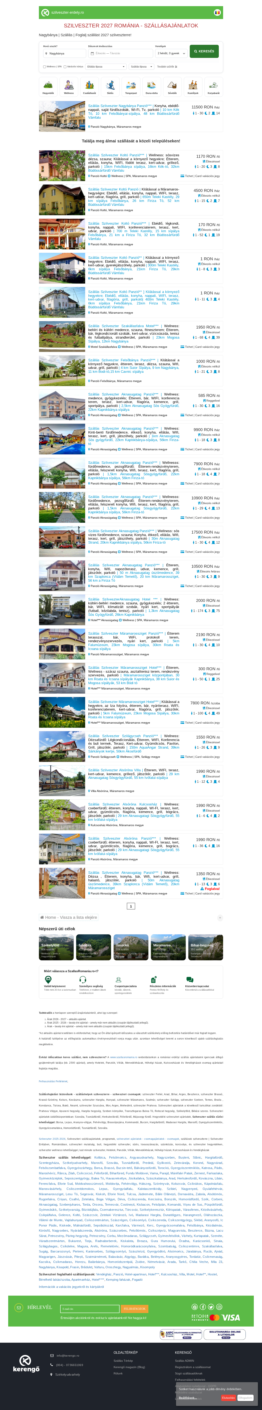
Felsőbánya (195, 1225)
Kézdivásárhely (211, 1209)
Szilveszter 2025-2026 (52, 1138)
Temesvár (111, 1204)
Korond (198, 1162)
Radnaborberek (106, 1241)
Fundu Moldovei (137, 1173)
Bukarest (74, 1241)
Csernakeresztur (111, 1209)
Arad (172, 1178)
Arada (171, 1262)
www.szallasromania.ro (123, 1057)
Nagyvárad (214, 1162)
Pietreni (78, 1251)
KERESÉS (206, 51)
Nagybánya (47, 1267)
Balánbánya (96, 1262)
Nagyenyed (189, 1188)
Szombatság (167, 1246)
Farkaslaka (214, 1173)
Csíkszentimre (189, 1246)
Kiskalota (127, 1241)
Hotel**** (98, 1279)
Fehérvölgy (129, 1183)
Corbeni (216, 1199)
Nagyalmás (131, 1267)
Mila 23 (216, 1262)
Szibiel (171, 1188)
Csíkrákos (194, 1183)
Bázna (209, 1230)
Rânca (62, 1173)
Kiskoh (100, 1194)
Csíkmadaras (62, 1262)
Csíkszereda (137, 1199)
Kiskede (65, 1225)
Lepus (103, 1188)
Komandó (174, 1204)
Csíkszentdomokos (80, 1188)
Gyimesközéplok (50, 1178)
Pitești (78, 1256)
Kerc (150, 1225)
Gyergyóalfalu (122, 1188)
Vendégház (104, 1274)
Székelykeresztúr (152, 1209)
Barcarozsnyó (60, 1251)
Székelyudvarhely (75, 1162)
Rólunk (118, 1373)
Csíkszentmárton (97, 1220)
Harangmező (192, 1215)
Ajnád (218, 1251)
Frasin (74, 1267)
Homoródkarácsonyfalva (138, 1246)
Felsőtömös (137, 1230)
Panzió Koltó (99, 176)
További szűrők (165, 66)
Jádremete (145, 1194)
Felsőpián (158, 1204)
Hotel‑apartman (135, 1274)
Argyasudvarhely (141, 1157)
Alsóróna (101, 1230)
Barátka (143, 1256)
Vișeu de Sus (192, 1204)
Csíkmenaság (212, 1256)
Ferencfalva (47, 1183)
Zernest (199, 1173)
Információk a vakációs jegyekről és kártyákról (71, 1286)
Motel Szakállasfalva (104, 346)
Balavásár (115, 1256)
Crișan (62, 1199)
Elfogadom (245, 1397)
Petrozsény (56, 1236)
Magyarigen (47, 1256)
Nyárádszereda (81, 1230)
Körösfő (44, 1230)
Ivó (131, 1215)
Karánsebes (94, 1251)
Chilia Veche (198, 1262)
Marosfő (97, 1162)
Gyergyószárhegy (79, 1168)
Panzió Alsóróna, (101, 859)
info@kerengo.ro (68, 1355)
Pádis (218, 1168)
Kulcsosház (169, 1274)
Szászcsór (89, 1215)
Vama (154, 1173)
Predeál (148, 1162)
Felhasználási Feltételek (53, 1081)
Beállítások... (188, 1397)
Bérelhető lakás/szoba (54, 1279)
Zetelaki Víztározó (113, 1215)
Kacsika (44, 1262)
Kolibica (99, 1157)
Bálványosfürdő (145, 1168)
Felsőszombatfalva (52, 1168)
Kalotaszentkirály (149, 1188)
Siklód (198, 1220)
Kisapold (62, 1267)
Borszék (170, 1199)
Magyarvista (176, 1230)
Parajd (164, 1173)
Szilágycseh (147, 1236)
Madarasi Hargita (148, 1215)
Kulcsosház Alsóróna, (104, 825)
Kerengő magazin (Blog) (129, 1367)
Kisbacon (143, 1204)
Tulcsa (131, 1194)
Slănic (197, 1157)
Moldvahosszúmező (89, 1183)
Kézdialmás (214, 1225)
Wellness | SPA (54, 66)
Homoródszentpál (120, 1262)
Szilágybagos (48, 1246)
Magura (82, 1246)
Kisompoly (147, 1267)
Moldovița (112, 1183)
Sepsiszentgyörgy (76, 1178)
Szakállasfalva (212, 1246)
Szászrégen (119, 1220)
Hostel (212, 1274)
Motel (190, 1274)
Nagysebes (60, 1230)
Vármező (138, 1225)
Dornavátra (185, 1194)
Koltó (76, 1215)
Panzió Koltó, (99, 210)
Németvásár (156, 1262)
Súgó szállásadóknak (188, 1373)
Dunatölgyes (172, 1215)
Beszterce (195, 1230)
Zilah (71, 1173)
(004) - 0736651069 (69, 1365)
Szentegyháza (49, 1162)
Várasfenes (191, 1209)
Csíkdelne (67, 1246)
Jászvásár (65, 1256)
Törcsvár (131, 1209)
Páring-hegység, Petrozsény (85, 1236)
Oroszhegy (113, 1267)
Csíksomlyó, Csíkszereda (147, 1220)
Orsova (97, 1204)
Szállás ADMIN (184, 1360)
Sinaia (218, 1241)
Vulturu (99, 1267)
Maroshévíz (47, 1173)
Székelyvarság (69, 1209)
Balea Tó (97, 1178)
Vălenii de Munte (51, 1220)
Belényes (157, 1256)
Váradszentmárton (52, 1241)
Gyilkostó (163, 1162)
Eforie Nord (116, 1194)
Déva (121, 1199)
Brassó (109, 1168)
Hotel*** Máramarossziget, (107, 688)
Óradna (184, 1241)
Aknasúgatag (48, 1204)
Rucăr (207, 1251)
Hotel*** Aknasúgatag (104, 620)
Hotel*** (153, 1274)
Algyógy (130, 1256)
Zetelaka (88, 1199)
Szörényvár (161, 1183)
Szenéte (216, 1236)
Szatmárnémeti (95, 1256)
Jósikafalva (136, 1178)
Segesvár (86, 1194)
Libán (218, 1178)
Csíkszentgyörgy (180, 1220)
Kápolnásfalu (213, 1183)
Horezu (80, 1262)
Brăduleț (86, 1267)
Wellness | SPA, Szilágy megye (139, 756)
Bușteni (183, 1157)
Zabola (200, 1194)
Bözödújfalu (90, 1209)
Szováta (112, 1162)
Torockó (163, 1168)
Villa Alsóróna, (100, 791)
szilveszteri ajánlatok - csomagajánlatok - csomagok (148, 1138)
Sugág (43, 1251)
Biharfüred (117, 1173)
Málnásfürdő (81, 1225)
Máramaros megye (129, 126)
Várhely (187, 1236)
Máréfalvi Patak (181, 1173)
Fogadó (137, 1279)
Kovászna (206, 1178)
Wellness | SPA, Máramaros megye (134, 176)
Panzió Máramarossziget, (107, 654)
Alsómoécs (175, 1251)
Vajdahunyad (73, 1220)
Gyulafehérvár (212, 1188)
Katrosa (207, 1168)
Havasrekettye (116, 1178)
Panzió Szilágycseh (103, 756)
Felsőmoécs (117, 1157)
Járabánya (193, 1251)
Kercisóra (155, 1199)
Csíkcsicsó (85, 1173)
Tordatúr (194, 1256)
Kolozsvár (178, 1183)
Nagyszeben (166, 1157)
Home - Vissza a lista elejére (70, 917)
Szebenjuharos (69, 1204)
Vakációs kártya (75, 66)
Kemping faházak (118, 1279)
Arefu (94, 1246)
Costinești (127, 1204)
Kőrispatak (173, 1209)
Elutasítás (228, 1397)
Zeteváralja (181, 1162)
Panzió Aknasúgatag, (104, 586)
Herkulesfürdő (187, 1178)
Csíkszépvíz (157, 1230)
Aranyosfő (211, 1220)
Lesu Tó (72, 1194)
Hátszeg (145, 1183)
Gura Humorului (163, 1241)
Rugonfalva (47, 1199)
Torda (86, 1204)
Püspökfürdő (213, 1204)
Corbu (111, 1236)
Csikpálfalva (47, 1215)
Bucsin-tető (124, 1168)
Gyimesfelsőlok (169, 1236)
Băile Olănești (165, 1194)
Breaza (142, 1241)
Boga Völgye (105, 1199)
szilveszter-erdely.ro (67, 12)
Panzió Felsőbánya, (103, 381)
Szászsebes (118, 1230)
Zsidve (140, 1262)
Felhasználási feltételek (190, 1379)
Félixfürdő (101, 1173)
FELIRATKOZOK (135, 1308)
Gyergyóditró (156, 1251)
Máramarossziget (51, 1194)
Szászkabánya (156, 1178)
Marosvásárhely (50, 1188)
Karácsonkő (201, 1241)
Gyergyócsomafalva (170, 1225)
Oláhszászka (213, 1215)
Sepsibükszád (103, 1225)
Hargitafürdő (213, 1157)
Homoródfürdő (189, 1199)
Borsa (98, 1168)
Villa (182, 1274)
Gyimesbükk (48, 1209)
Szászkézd (137, 1251)
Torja (88, 1241)
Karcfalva (122, 1225)
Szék (205, 1199)
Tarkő (182, 1262)
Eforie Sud (65, 1183)
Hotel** (201, 1274)
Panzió (118, 1274)
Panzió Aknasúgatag (104, 415)
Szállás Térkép (123, 1360)
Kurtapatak (201, 1236)
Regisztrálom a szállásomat (193, 1367)
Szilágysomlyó (116, 1251)
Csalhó (74, 1199)
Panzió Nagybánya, (103, 126)
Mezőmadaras (127, 1236)
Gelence (64, 1215)
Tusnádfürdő (130, 1162)
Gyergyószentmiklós (185, 1168)
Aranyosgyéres (176, 1256)
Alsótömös (214, 1194)
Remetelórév (109, 1246)
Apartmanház (80, 1279)
